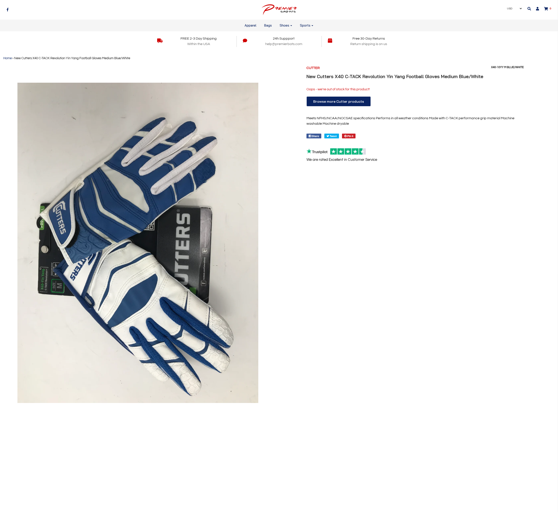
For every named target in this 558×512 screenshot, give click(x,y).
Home (7, 58)
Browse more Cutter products (338, 101)
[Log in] (535, 8)
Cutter (313, 68)
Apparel (250, 25)
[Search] (529, 8)
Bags (268, 25)
